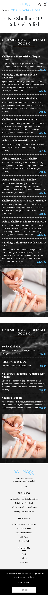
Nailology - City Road (24, 503)
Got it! (24, 590)
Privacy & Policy (24, 582)
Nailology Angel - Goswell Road (24, 507)
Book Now (24, 562)
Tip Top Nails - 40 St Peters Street (24, 499)
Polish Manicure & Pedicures (24, 524)
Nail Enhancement (24, 532)
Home (4, 10)
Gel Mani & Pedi (24, 528)
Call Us (24, 558)
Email (24, 554)
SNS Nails (24, 537)
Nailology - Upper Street (24, 511)
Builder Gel (24, 541)
